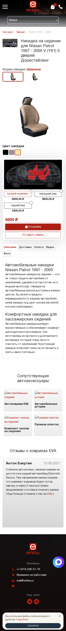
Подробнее (22, 619)
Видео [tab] (50, 247)
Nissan (21, 32)
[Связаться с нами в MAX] (58, 562)
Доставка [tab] (25, 247)
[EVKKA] (33, 548)
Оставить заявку (33, 235)
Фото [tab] (7, 254)
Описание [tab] (10, 247)
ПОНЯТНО (33, 625)
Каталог (8, 32)
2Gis (49, 494)
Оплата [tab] (39, 247)
